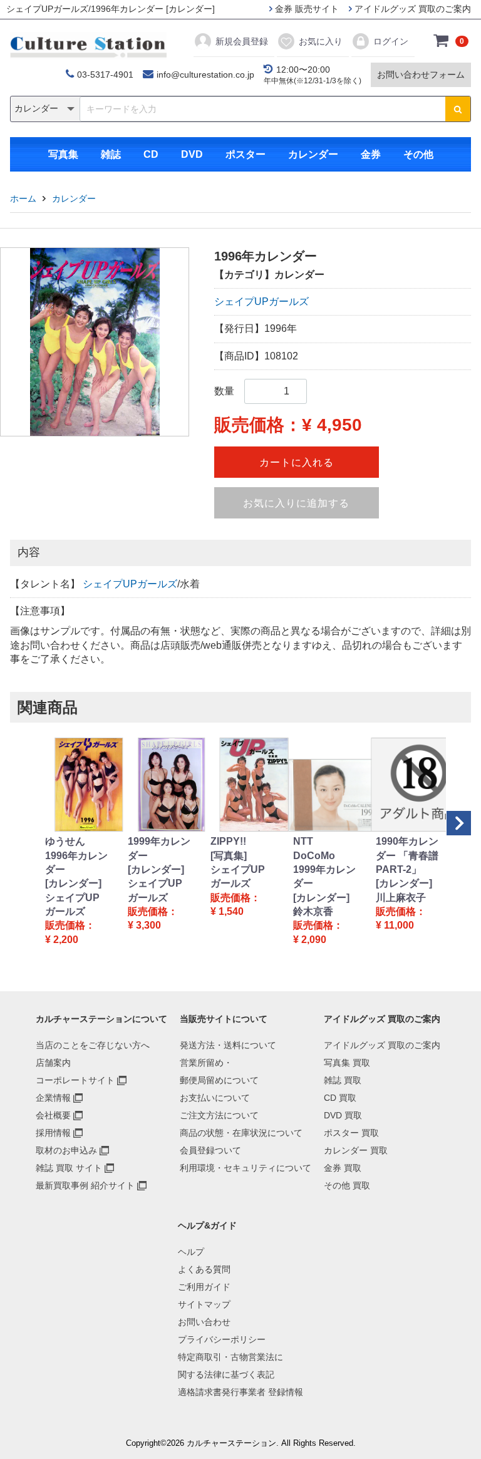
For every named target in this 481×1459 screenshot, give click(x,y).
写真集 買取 (347, 1063)
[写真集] (228, 855)
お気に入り (321, 41)
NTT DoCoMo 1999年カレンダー (324, 862)
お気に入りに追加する (296, 503)
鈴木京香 (313, 911)
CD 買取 (340, 1098)
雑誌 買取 (342, 1080)
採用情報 (53, 1133)
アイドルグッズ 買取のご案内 (411, 9)
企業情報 (53, 1098)
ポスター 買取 (351, 1133)
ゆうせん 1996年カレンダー (76, 855)
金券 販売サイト (305, 9)
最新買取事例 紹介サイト (85, 1185)
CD (150, 154)
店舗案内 (53, 1063)
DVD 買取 (343, 1115)
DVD (192, 154)
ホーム (23, 198)
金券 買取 (342, 1168)
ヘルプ (191, 1252)
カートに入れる (296, 462)
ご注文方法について (219, 1115)
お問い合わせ (204, 1322)
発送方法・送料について (228, 1045)
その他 (418, 154)
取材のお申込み (66, 1150)
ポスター (245, 154)
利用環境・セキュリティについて (245, 1168)
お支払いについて (215, 1098)
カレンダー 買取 (356, 1150)
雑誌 (111, 154)
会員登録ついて (210, 1150)
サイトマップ (204, 1304)
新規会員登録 (241, 41)
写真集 (63, 154)
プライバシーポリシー (222, 1339)
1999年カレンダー (159, 848)
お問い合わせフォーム (421, 75)
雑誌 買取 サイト (69, 1168)
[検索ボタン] (457, 108)
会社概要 (53, 1115)
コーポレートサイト (75, 1080)
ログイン (390, 41)
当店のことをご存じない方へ (93, 1045)
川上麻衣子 (401, 897)
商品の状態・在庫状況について (241, 1133)
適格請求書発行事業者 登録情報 (240, 1392)
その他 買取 (347, 1185)
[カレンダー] (73, 883)
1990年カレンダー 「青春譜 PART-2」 (407, 855)
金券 (371, 154)
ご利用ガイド (204, 1287)
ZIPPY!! (228, 841)
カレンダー (313, 154)
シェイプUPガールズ (261, 301)
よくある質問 (204, 1269)
